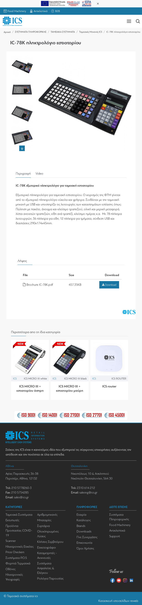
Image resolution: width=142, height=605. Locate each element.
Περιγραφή (23, 173)
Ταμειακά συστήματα (20, 596)
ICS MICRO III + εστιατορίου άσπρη (30, 388)
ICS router (109, 386)
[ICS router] (109, 359)
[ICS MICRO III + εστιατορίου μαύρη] (70, 359)
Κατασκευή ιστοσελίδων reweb (118, 601)
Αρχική (7, 32)
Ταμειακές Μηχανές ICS (90, 31)
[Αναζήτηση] (138, 21)
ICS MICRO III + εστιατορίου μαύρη (69, 388)
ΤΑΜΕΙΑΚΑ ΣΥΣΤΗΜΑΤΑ (63, 31)
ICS (15, 378)
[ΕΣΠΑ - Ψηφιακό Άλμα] (66, 3)
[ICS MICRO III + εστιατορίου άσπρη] (30, 359)
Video (39, 173)
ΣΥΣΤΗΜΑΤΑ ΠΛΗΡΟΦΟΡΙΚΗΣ (30, 31)
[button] (22, 57)
